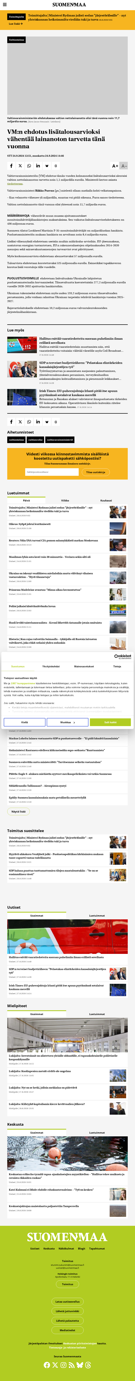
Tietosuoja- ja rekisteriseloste (67, 1347)
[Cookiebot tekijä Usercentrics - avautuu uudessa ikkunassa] (116, 656)
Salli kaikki (110, 722)
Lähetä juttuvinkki (67, 1311)
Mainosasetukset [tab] (84, 666)
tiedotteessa (15, 183)
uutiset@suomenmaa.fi (67, 1267)
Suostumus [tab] (18, 666)
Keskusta (49, 1248)
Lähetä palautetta (67, 1320)
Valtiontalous (16, 39)
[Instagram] (64, 1366)
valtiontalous (16, 439)
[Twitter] (56, 1367)
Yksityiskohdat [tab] (50, 666)
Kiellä (24, 722)
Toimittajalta (16, 16)
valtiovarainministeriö (60, 439)
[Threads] (88, 1367)
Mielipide (13, 1063)
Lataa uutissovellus (67, 1301)
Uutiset (12, 515)
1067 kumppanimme (23, 683)
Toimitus (67, 1284)
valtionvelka (35, 439)
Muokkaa (65, 722)
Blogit (81, 1248)
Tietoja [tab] (117, 666)
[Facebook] (48, 1366)
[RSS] (72, 1366)
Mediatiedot (67, 1330)
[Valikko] (5, 4)
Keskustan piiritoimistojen (80, 1343)
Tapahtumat (97, 1248)
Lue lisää (14, 23)
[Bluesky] (81, 1367)
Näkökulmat (66, 1248)
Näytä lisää (19, 811)
